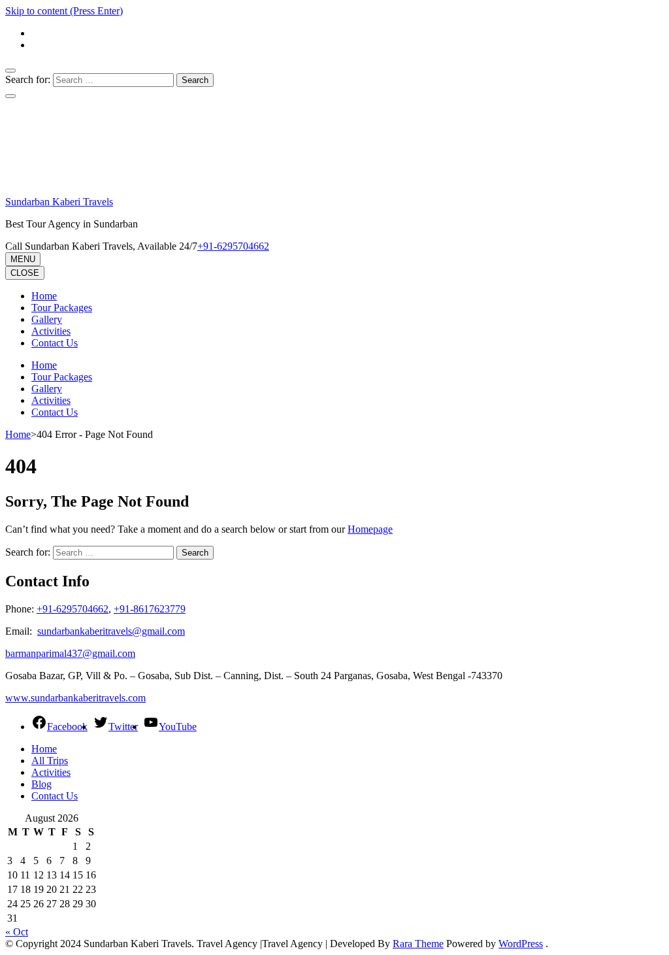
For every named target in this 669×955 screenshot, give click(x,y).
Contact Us (54, 342)
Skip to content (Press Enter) (64, 10)
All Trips (49, 760)
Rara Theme (418, 943)
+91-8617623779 (150, 608)
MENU (22, 259)
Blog (41, 784)
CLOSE (24, 273)
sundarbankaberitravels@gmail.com (111, 631)
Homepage (370, 529)
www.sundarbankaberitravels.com (75, 697)
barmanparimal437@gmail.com (70, 653)
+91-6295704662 (72, 608)
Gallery (46, 319)
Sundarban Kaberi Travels (59, 201)
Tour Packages (61, 307)
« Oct (16, 931)
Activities (51, 331)
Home (44, 295)
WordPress (520, 943)
